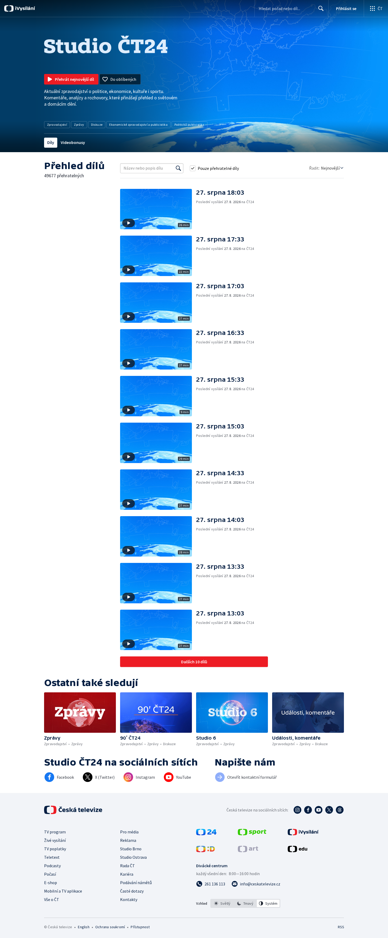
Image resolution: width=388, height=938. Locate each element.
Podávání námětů (136, 882)
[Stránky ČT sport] (252, 833)
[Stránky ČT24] (206, 833)
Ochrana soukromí (110, 927)
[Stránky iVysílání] (303, 833)
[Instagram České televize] (297, 810)
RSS (341, 927)
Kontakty (128, 899)
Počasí (50, 874)
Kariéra (126, 874)
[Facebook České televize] (308, 810)
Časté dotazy (132, 891)
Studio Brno (130, 848)
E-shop (50, 882)
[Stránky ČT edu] (297, 850)
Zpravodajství (57, 125)
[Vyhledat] (178, 168)
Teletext (52, 857)
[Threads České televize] (339, 810)
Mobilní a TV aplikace (63, 891)
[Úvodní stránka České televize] (73, 810)
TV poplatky (55, 848)
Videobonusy (73, 142)
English (83, 927)
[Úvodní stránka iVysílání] (24, 8)
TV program (55, 831)
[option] (222, 903)
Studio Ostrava (133, 857)
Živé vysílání (55, 840)
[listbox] (245, 903)
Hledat (321, 8)
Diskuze (97, 125)
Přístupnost (140, 927)
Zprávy (79, 125)
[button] (158, 209)
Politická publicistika (189, 125)
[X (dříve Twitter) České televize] (329, 810)
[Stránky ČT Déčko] (205, 850)
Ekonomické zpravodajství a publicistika (138, 125)
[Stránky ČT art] (248, 850)
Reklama (128, 840)
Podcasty (52, 865)
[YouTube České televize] (318, 810)
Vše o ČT (51, 899)
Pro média (129, 831)
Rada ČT (127, 865)
